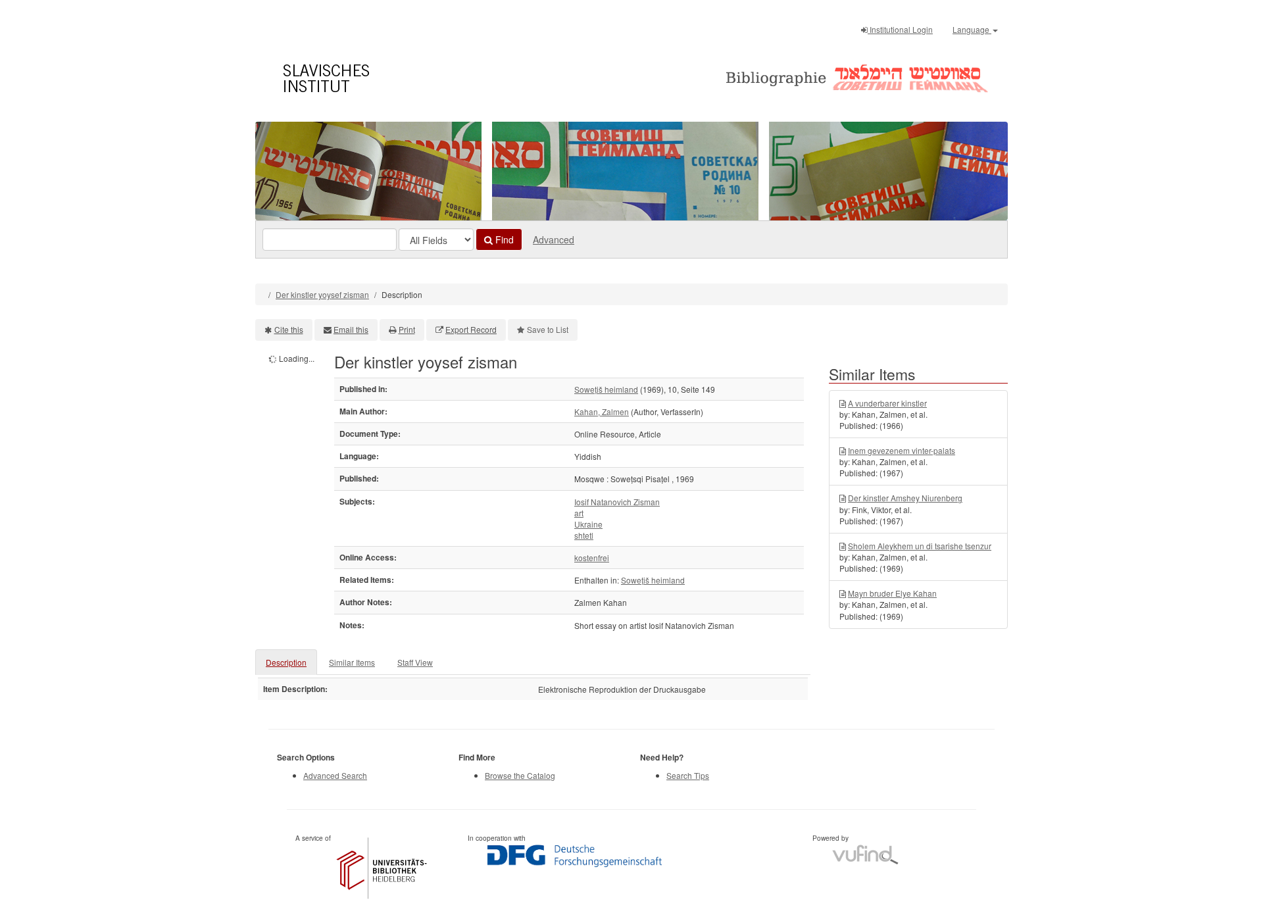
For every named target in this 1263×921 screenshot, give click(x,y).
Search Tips (687, 775)
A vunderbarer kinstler (887, 403)
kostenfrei (591, 557)
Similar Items (352, 662)
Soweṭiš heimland (606, 389)
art (578, 512)
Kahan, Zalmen (601, 411)
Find (503, 239)
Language (972, 29)
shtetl (583, 535)
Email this (351, 329)
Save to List (547, 329)
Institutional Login (900, 29)
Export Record (471, 329)
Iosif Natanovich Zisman (617, 501)
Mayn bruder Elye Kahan (892, 593)
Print (407, 329)
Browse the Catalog (520, 775)
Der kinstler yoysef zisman (322, 294)
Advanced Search (335, 775)
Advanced (553, 239)
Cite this (288, 329)
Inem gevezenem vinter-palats (901, 450)
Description (286, 662)
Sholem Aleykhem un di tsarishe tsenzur (919, 545)
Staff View (415, 662)
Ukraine (588, 524)
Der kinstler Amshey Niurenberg (905, 497)
